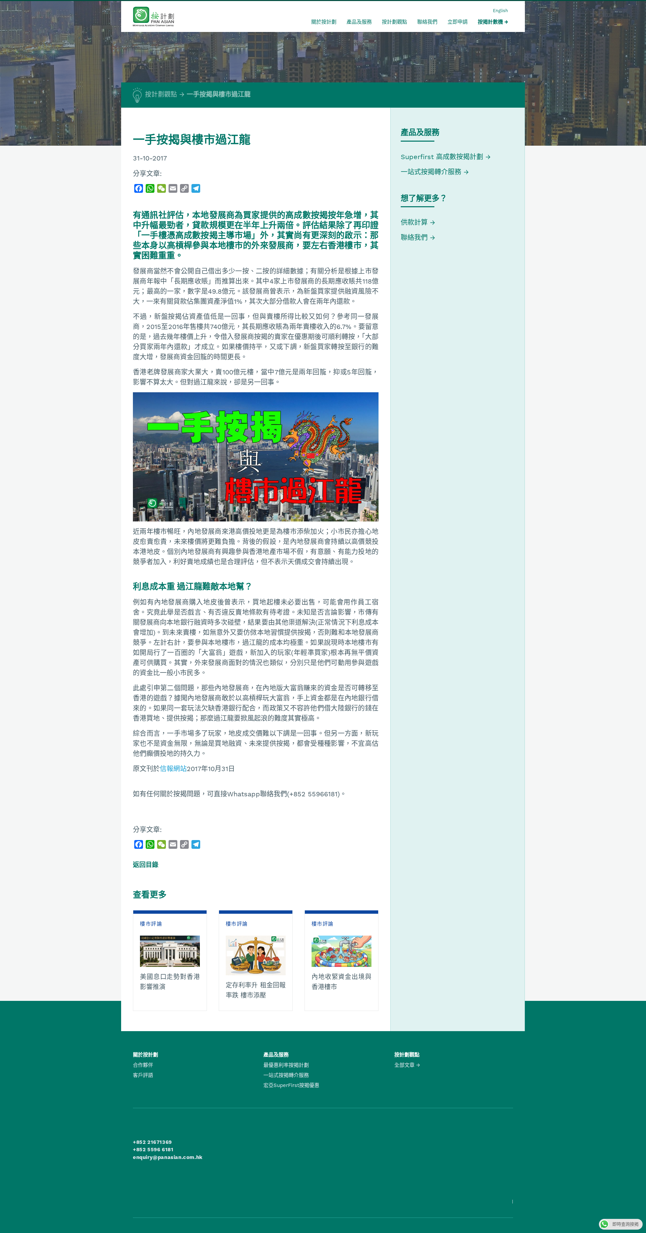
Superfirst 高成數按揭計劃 (442, 157)
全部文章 (404, 1065)
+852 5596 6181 (153, 1150)
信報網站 (173, 769)
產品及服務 (359, 22)
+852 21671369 (152, 1142)
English (500, 10)
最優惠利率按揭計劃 (286, 1065)
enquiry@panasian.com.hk (168, 1157)
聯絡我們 (427, 22)
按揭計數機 (490, 22)
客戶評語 (143, 1075)
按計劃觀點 (394, 22)
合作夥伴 (143, 1065)
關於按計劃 (323, 22)
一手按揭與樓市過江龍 (219, 94)
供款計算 (414, 222)
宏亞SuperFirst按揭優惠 (291, 1085)
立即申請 (457, 22)
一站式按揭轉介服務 (432, 172)
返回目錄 (145, 865)
